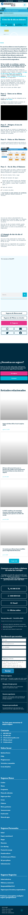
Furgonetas (4, 789)
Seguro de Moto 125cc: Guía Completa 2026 (13, 424)
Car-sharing (4, 846)
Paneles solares (5, 853)
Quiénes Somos (5, 753)
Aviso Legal (5, 907)
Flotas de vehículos (7, 793)
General (14, 18)
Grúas (3, 800)
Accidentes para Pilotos (8, 857)
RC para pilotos (5, 860)
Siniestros (18, 25)
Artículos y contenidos (8, 763)
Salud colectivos (6, 879)
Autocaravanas (5, 810)
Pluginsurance (5, 760)
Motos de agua (5, 817)
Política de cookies (6, 911)
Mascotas (4, 843)
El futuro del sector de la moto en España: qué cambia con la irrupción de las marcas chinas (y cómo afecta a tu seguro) (14, 470)
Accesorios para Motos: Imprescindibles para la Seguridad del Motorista (14, 549)
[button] (7, 328)
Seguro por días (6, 796)
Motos (3, 786)
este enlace (9, 99)
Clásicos (3, 803)
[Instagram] (22, 910)
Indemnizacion (5, 864)
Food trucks (4, 814)
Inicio (2, 43)
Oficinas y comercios (7, 883)
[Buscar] (25, 295)
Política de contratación (8, 912)
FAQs (2, 756)
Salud (2, 832)
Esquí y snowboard (7, 836)
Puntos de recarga (6, 850)
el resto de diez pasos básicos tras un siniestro (14, 73)
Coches (3, 782)
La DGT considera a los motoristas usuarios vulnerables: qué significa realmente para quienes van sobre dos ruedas (13, 513)
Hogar (3, 839)
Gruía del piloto (6, 767)
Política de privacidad (7, 909)
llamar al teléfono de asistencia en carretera (13, 76)
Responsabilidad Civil (8, 886)
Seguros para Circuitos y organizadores (13, 889)
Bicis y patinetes (6, 807)
